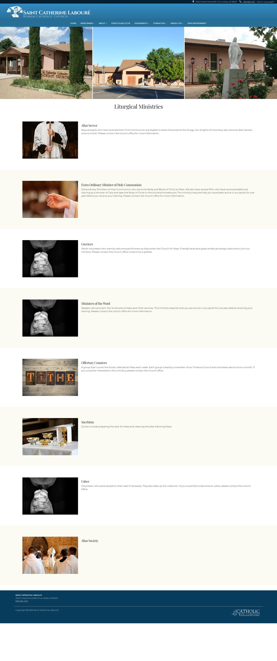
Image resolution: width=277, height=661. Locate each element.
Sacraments (141, 23)
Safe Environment (197, 23)
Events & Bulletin (120, 23)
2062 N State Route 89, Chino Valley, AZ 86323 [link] (36, 598)
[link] (214, 2)
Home (73, 23)
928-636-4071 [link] (21, 601)
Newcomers (87, 23)
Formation (159, 23)
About (102, 23)
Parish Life (176, 23)
